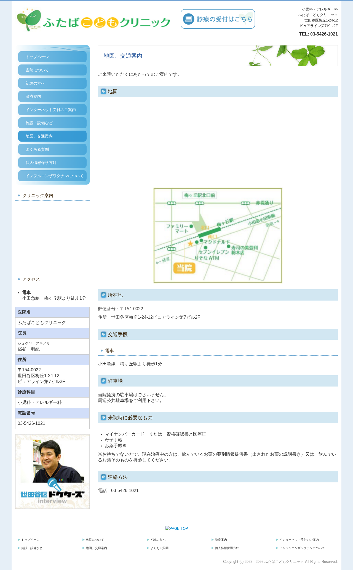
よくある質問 (37, 149)
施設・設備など (39, 123)
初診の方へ (35, 83)
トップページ (37, 57)
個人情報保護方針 (41, 162)
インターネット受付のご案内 (51, 109)
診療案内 (33, 96)
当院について (37, 70)
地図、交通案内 (39, 136)
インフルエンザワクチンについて (55, 176)
